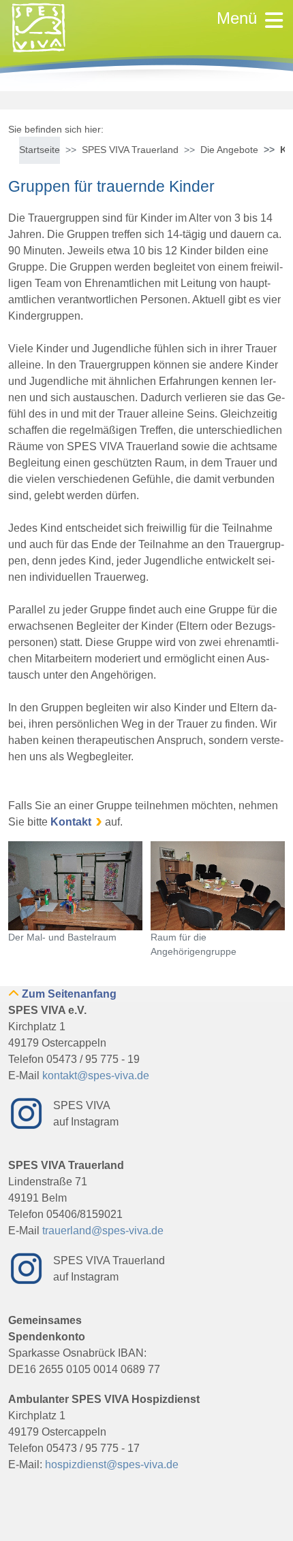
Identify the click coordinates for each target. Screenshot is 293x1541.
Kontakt (70, 822)
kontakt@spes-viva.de (95, 1075)
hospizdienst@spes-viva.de (112, 1464)
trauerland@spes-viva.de (103, 1230)
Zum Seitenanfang (69, 994)
